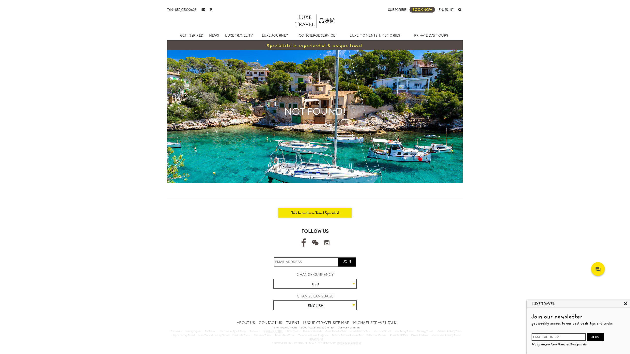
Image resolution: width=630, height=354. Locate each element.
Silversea (255, 331)
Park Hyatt (292, 331)
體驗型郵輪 (317, 339)
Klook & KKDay (399, 335)
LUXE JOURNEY (275, 35)
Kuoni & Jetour (419, 335)
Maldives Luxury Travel (449, 331)
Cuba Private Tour (335, 331)
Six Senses (211, 331)
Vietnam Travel (382, 331)
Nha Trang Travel (403, 331)
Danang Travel (425, 331)
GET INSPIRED (192, 35)
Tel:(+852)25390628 (182, 9)
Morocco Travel (262, 335)
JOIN (347, 261)
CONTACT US (270, 322)
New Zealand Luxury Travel (213, 335)
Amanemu (176, 331)
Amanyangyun (193, 331)
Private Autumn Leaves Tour (347, 335)
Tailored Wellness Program (313, 335)
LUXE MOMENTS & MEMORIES (375, 35)
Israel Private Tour (360, 331)
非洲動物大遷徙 (273, 331)
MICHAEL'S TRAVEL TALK (374, 322)
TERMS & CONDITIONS (284, 327)
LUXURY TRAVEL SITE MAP (326, 322)
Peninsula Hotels (312, 331)
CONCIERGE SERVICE (317, 35)
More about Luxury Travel (445, 335)
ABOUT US (246, 322)
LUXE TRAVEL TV (239, 35)
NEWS (214, 35)
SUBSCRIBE (397, 9)
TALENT (292, 322)
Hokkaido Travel (241, 335)
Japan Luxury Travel (184, 335)
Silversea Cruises (377, 335)
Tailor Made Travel (285, 335)
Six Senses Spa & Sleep (233, 331)
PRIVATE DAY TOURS (431, 35)
